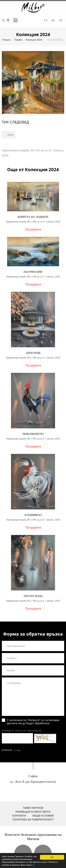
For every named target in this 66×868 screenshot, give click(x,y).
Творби (18, 39)
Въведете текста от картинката (21, 730)
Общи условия (43, 815)
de (61, 20)
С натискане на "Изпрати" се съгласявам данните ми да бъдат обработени (33, 721)
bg (53, 20)
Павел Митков (33, 808)
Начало (7, 39)
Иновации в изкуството (33, 811)
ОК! (52, 857)
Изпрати (7, 750)
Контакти (19, 815)
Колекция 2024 (34, 39)
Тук (33, 864)
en (45, 20)
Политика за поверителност (33, 819)
